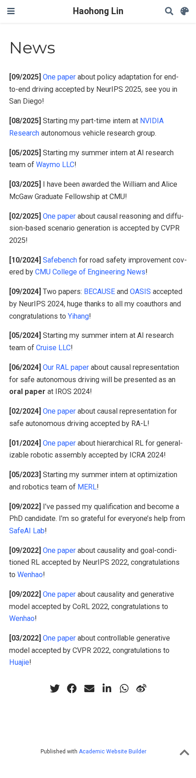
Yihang (78, 316)
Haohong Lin (98, 11)
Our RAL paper (66, 367)
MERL (87, 487)
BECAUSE (99, 291)
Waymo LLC (55, 164)
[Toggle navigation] (11, 11)
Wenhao (30, 574)
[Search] (169, 11)
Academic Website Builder (112, 751)
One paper (59, 77)
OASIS (140, 291)
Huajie (19, 662)
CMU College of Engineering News (90, 272)
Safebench (60, 260)
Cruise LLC (53, 347)
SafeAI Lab (27, 530)
